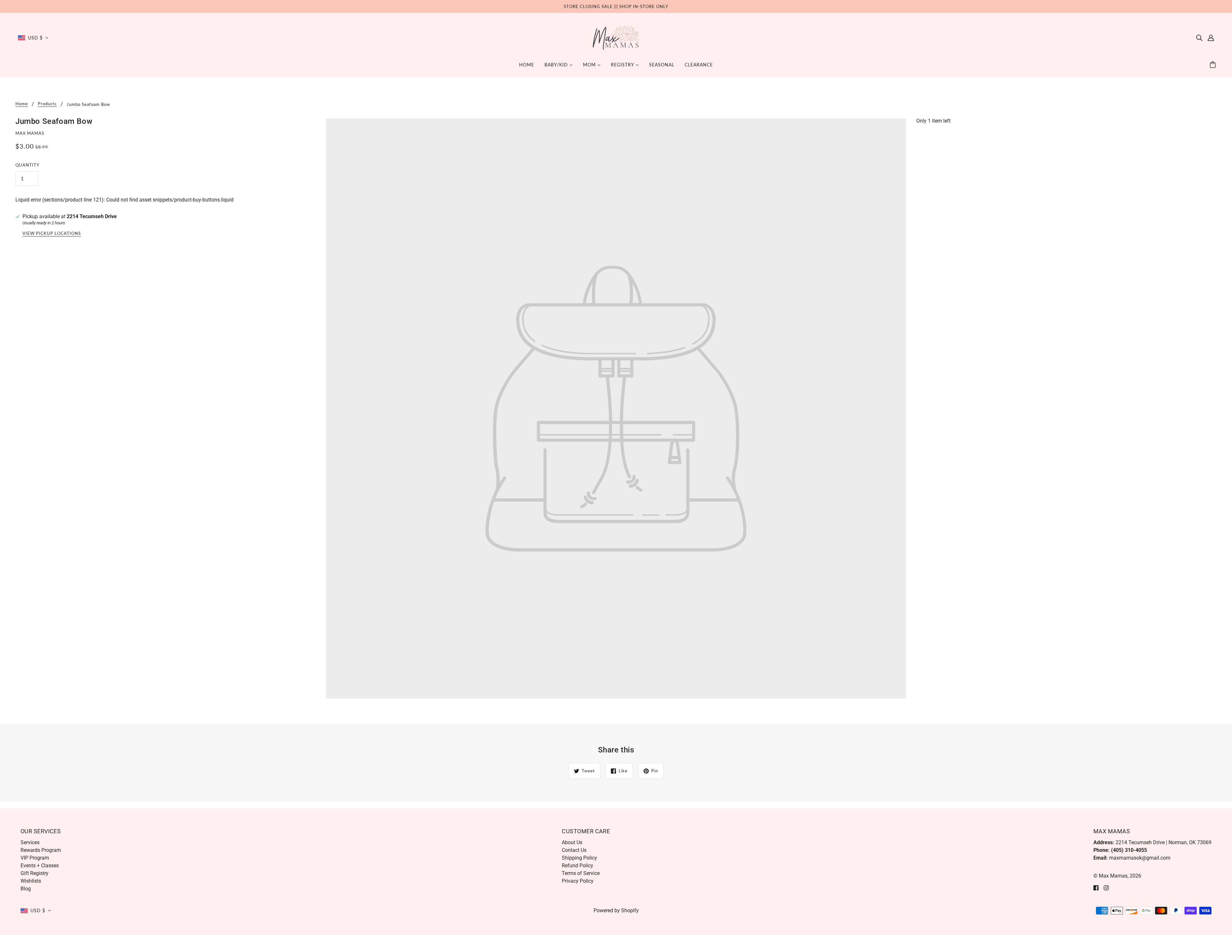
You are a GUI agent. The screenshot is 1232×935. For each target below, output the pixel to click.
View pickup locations (51, 233)
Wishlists (31, 881)
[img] (1199, 37)
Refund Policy (577, 865)
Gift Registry (34, 873)
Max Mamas (29, 133)
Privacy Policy (578, 881)
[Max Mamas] (616, 37)
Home (21, 104)
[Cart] (1214, 65)
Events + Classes (40, 865)
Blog (26, 889)
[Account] (1211, 37)
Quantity (27, 164)
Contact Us (574, 850)
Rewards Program (41, 850)
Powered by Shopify (616, 910)
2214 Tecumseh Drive (92, 216)
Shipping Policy (579, 858)
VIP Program (35, 858)
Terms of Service (581, 873)
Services (30, 842)
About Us (572, 842)
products (47, 104)
